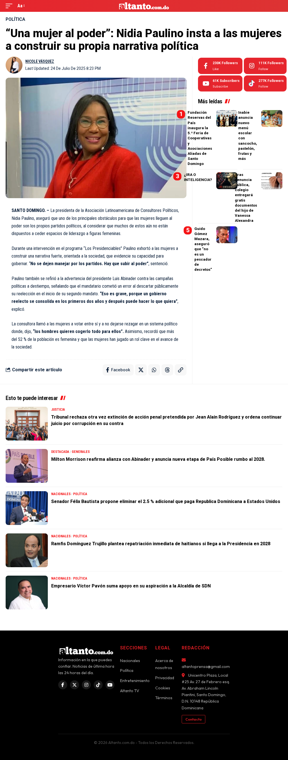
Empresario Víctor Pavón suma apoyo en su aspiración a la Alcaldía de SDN (131, 586)
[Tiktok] (265, 83)
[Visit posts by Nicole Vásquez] (14, 65)
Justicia (58, 410)
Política (15, 19)
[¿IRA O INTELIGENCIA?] (226, 180)
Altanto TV (129, 690)
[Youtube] (220, 83)
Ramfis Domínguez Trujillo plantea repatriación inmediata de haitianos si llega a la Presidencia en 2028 (160, 543)
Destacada (60, 452)
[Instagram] (265, 66)
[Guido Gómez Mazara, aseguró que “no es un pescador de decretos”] (226, 234)
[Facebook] (220, 66)
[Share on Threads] (167, 369)
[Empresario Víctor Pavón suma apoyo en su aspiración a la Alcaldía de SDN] (27, 592)
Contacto (193, 719)
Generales (81, 452)
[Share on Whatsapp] (154, 369)
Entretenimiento (135, 680)
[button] (10, 6)
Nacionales (61, 494)
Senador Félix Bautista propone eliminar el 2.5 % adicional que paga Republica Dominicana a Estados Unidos (165, 501)
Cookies (162, 687)
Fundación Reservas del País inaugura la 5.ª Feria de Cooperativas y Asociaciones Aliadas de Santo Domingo (200, 138)
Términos (163, 697)
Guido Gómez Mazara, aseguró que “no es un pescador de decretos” (203, 249)
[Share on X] (141, 369)
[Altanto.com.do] (144, 6)
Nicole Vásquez (39, 61)
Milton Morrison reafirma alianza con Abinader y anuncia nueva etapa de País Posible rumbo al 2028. (158, 459)
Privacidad (164, 677)
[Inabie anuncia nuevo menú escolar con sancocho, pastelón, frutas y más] (271, 118)
